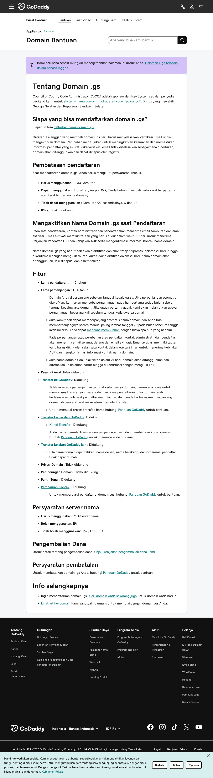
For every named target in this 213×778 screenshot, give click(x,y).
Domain (48, 31)
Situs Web (188, 657)
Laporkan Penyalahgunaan (52, 644)
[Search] (182, 40)
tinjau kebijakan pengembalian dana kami (124, 551)
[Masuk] (192, 7)
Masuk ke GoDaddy (163, 637)
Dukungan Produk (47, 637)
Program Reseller (127, 649)
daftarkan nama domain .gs (74, 127)
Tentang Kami (19, 641)
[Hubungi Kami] (183, 7)
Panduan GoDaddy (131, 409)
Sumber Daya (45, 652)
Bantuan (64, 20)
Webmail (94, 662)
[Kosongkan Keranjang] (200, 7)
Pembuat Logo (190, 694)
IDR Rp (111, 728)
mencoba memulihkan (103, 329)
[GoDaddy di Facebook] (150, 729)
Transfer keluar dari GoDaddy (62, 417)
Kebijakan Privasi (177, 749)
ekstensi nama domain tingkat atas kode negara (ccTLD (104, 101)
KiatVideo (83, 20)
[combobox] (143, 40)
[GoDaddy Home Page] (28, 728)
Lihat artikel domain (56, 603)
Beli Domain (189, 637)
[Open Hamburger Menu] (10, 6)
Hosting (186, 679)
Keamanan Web (191, 687)
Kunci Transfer (60, 424)
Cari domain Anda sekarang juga (113, 595)
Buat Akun (158, 657)
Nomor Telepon (191, 702)
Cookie (198, 749)
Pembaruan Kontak (55, 487)
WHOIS (93, 669)
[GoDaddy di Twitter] (186, 729)
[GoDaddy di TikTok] (174, 729)
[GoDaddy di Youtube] (198, 729)
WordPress (188, 672)
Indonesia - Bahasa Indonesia (73, 728)
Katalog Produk (98, 677)
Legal (14, 663)
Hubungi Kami (106, 20)
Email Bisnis (189, 664)
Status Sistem (132, 20)
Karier (14, 649)
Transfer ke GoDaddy (56, 379)
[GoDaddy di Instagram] (162, 729)
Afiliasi (121, 657)
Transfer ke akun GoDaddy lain (63, 444)
